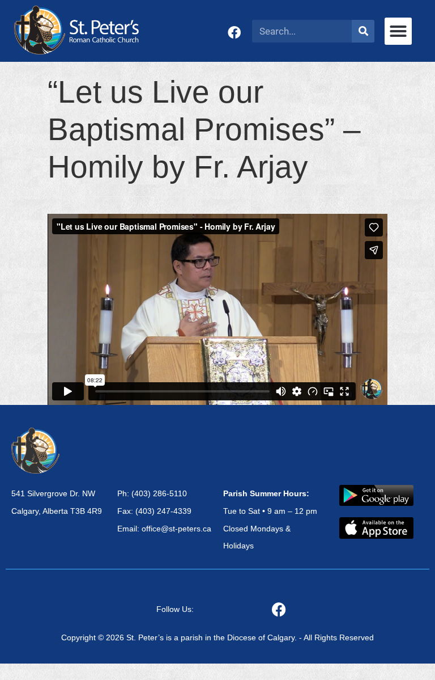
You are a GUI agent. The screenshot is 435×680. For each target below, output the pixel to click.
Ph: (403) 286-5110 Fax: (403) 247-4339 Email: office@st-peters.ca (164, 511)
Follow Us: (175, 609)
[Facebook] (234, 32)
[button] (398, 31)
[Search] (363, 31)
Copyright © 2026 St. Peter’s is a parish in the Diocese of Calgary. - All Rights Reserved (217, 637)
